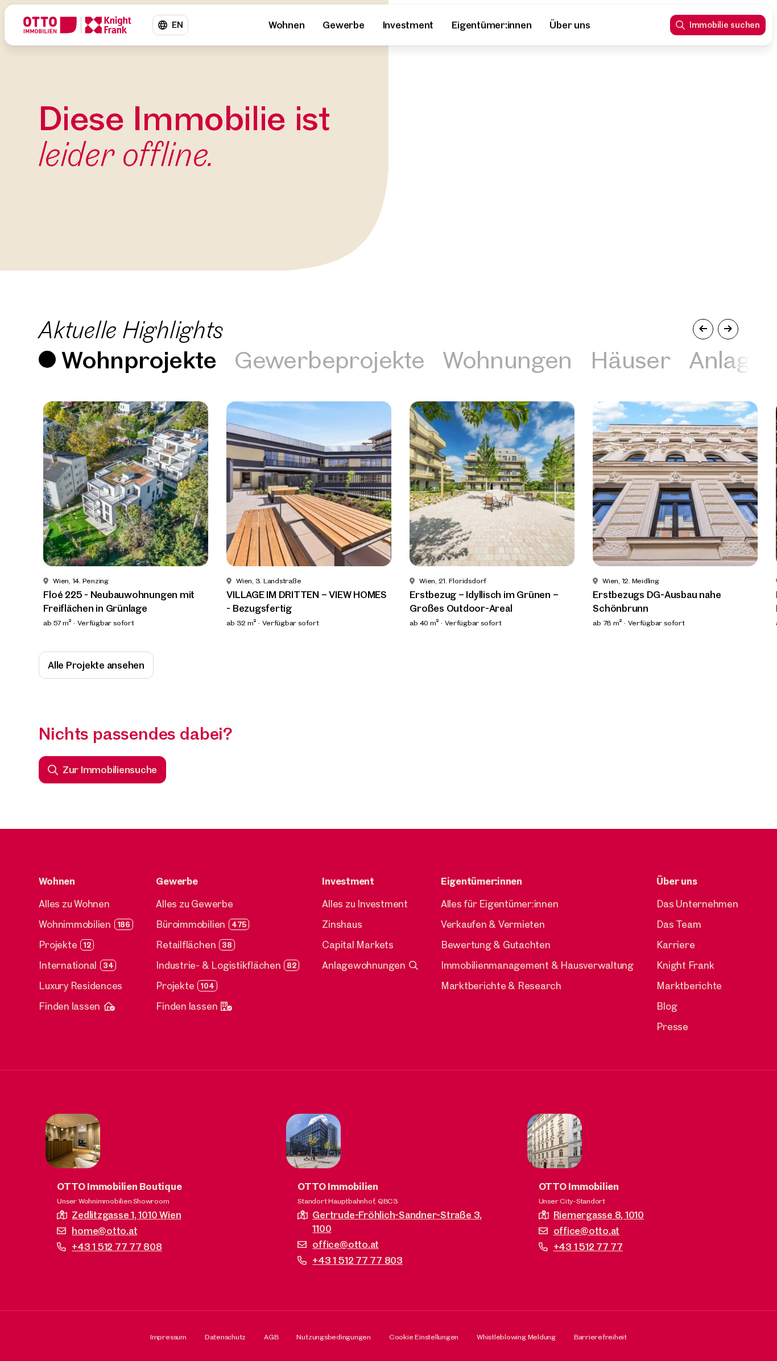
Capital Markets (357, 945)
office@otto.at (345, 1244)
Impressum (168, 1336)
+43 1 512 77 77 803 (357, 1260)
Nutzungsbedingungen (333, 1336)
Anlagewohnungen (363, 965)
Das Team (678, 924)
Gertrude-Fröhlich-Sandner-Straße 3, (397, 1221)
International (68, 965)
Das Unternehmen (697, 904)
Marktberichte (689, 985)
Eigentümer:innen (491, 24)
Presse (672, 1026)
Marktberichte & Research (501, 985)
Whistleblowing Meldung (516, 1336)
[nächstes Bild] (728, 329)
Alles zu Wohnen (74, 904)
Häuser (630, 359)
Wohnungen (507, 359)
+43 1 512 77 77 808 (117, 1246)
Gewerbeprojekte (329, 359)
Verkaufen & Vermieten (493, 924)
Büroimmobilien (190, 924)
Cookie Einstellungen (423, 1336)
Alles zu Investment (364, 904)
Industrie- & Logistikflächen (218, 965)
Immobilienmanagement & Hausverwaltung (537, 965)
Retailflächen (186, 945)
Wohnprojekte (138, 359)
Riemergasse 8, (598, 1214)
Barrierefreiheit (600, 1336)
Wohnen (286, 24)
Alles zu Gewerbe (194, 904)
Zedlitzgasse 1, (126, 1214)
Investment (408, 24)
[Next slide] (747, 515)
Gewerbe (343, 24)
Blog (666, 1006)
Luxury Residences (80, 985)
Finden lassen (69, 1006)
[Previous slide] (30, 515)
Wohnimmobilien (75, 924)
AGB (271, 1336)
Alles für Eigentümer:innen (500, 904)
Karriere (675, 945)
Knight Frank (685, 965)
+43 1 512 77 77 (588, 1246)
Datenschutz (225, 1336)
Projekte (58, 945)
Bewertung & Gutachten (496, 945)
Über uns (569, 24)
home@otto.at (104, 1230)
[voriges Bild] (703, 329)
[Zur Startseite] (77, 25)
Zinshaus (342, 924)
